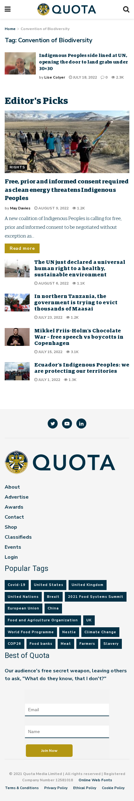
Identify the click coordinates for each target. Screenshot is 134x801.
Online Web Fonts (95, 780)
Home (10, 28)
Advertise (17, 497)
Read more (22, 248)
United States (48, 585)
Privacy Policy (56, 788)
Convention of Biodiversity (45, 28)
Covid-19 (17, 585)
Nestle (69, 632)
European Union (23, 608)
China (53, 608)
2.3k (119, 77)
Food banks (41, 643)
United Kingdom (87, 585)
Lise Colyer (54, 77)
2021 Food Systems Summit (95, 596)
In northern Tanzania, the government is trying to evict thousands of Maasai (75, 303)
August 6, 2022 (53, 283)
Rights (17, 167)
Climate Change (100, 632)
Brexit (53, 596)
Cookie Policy (113, 788)
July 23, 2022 (49, 317)
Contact (14, 517)
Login (11, 557)
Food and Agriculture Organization (43, 620)
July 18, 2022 (84, 77)
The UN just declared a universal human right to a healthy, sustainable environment (79, 269)
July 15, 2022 (49, 351)
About (12, 487)
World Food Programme (31, 632)
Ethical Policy (84, 788)
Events (13, 547)
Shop (11, 527)
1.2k (80, 208)
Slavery (111, 643)
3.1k (74, 351)
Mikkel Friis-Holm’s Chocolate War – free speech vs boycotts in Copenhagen (78, 337)
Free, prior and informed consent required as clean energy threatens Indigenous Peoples (66, 190)
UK (89, 620)
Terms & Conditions (22, 788)
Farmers (87, 643)
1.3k (72, 379)
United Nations (23, 596)
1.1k (80, 283)
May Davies (20, 208)
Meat (66, 643)
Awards (14, 507)
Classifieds (18, 537)
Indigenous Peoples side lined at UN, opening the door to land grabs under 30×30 (83, 62)
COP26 (14, 643)
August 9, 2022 (53, 208)
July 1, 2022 (48, 379)
